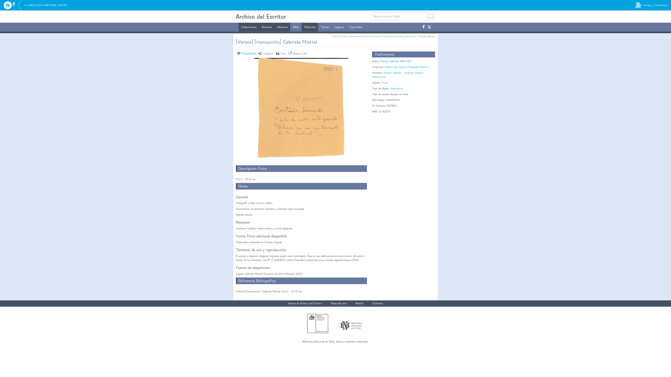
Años (296, 27)
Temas (325, 27)
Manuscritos (379, 76)
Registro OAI (300, 53)
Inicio (335, 36)
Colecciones (249, 27)
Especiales (355, 27)
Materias (309, 27)
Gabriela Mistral (426, 36)
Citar (283, 53)
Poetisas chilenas (414, 72)
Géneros (282, 27)
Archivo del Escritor (261, 16)
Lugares (339, 27)
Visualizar (248, 53)
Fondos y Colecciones (350, 36)
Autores (267, 27)
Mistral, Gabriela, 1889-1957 (396, 61)
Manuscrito (397, 88)
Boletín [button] (360, 303)
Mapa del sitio (339, 303)
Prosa (385, 82)
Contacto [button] (377, 303)
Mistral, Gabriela (392, 72)
